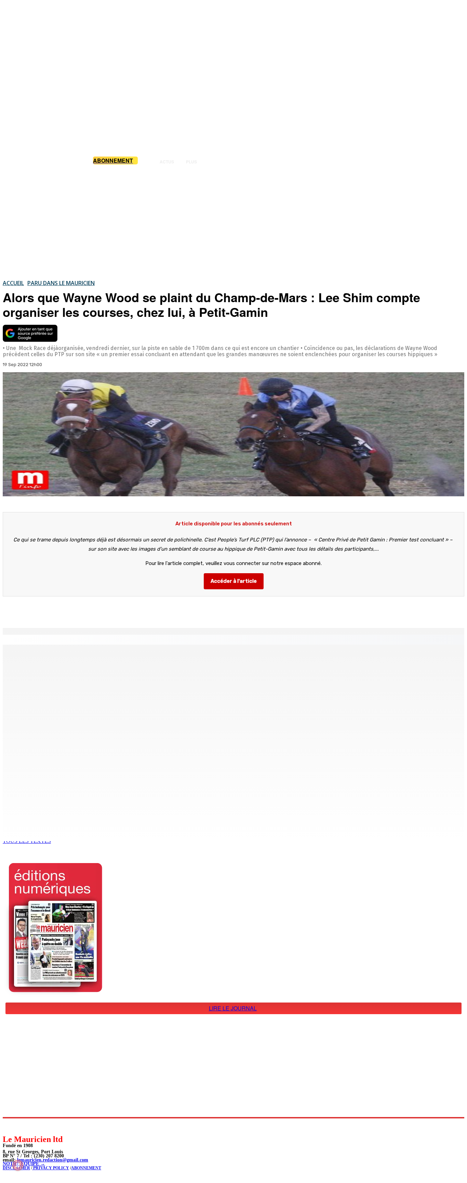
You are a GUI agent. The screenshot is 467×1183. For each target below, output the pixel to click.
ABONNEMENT (86, 1168)
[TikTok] (55, 1126)
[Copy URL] (120, 610)
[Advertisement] (233, 222)
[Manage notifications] (17, 1165)
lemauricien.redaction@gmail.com (52, 1159)
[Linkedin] (39, 1126)
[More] (145, 610)
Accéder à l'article (234, 581)
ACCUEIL (13, 283)
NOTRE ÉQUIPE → (24, 1163)
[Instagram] (24, 1126)
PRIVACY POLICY (50, 1168)
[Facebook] (71, 610)
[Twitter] (95, 610)
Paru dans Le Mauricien (61, 283)
